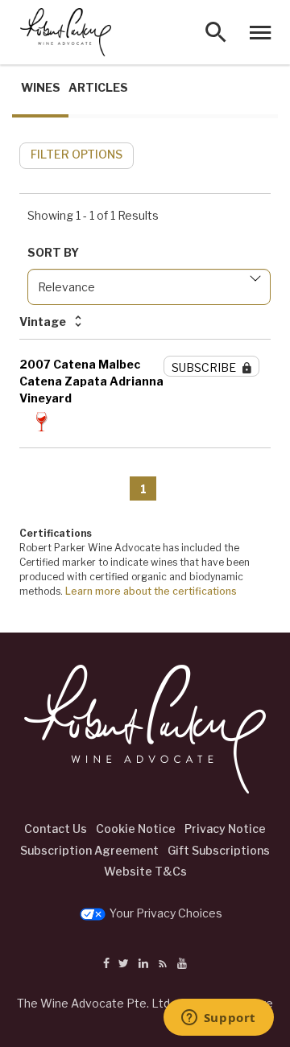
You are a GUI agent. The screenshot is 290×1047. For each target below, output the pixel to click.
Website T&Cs (145, 871)
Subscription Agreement (89, 850)
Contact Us (55, 828)
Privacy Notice (225, 828)
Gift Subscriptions (219, 850)
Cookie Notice (136, 828)
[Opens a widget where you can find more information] (218, 1019)
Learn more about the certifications (151, 591)
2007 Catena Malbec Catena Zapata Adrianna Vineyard (91, 381)
